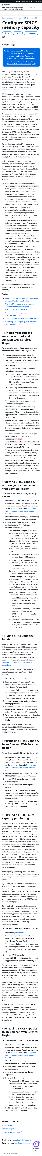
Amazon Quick (7, 1125)
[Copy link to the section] (2, 333)
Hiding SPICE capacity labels (16, 310)
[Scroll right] (38, 7)
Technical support (8, 1129)
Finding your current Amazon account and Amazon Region (20, 511)
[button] (8, 45)
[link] (33, 18)
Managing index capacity (22, 1140)
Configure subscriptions (24, 1143)
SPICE (37, 114)
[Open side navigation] (3, 12)
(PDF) (34, 64)
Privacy (6, 1153)
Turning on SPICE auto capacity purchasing (22, 318)
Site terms (14, 1153)
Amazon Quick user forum (11, 1132)
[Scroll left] (24, 7)
